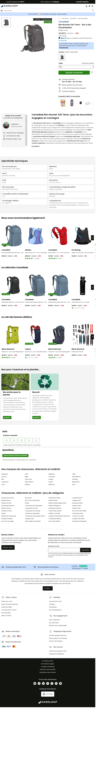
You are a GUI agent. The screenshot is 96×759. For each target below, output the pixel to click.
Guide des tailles (88, 63)
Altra (26, 474)
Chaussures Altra (77, 513)
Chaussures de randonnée (33, 505)
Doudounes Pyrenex (55, 508)
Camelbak (64, 22)
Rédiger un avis (63, 30)
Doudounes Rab (77, 503)
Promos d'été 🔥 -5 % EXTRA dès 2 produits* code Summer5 (47, 14)
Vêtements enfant (54, 498)
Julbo (74, 474)
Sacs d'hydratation (83, 18)
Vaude (51, 482)
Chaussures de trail (31, 508)
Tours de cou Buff (78, 516)
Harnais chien (76, 505)
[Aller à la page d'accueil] (60, 18)
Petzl (73, 484)
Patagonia (4, 474)
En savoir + (36, 146)
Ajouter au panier (74, 73)
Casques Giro (76, 500)
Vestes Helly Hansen (55, 511)
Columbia (52, 476)
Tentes (3, 513)
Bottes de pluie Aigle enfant (57, 503)
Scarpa (51, 479)
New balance (76, 476)
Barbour (27, 484)
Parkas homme (6, 508)
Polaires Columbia (54, 513)
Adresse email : (54, 546)
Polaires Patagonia (54, 505)
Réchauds (28, 498)
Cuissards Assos (77, 498)
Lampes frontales (6, 518)
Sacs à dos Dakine (54, 521)
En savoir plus (63, 47)
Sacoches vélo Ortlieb (79, 511)
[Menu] (1, 10)
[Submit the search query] (93, 10)
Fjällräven (52, 474)
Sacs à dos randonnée (32, 500)
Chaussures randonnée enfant (35, 516)
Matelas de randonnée (8, 516)
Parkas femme (6, 500)
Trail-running (64, 18)
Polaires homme (6, 511)
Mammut (51, 484)
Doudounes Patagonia (79, 521)
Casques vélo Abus (78, 518)
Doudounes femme (7, 498)
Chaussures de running (32, 511)
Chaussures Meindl (55, 518)
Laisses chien (76, 508)
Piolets (27, 503)
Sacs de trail (73, 18)
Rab (2, 479)
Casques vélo (29, 518)
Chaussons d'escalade (32, 513)
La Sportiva (4, 482)
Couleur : (68, 52)
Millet (26, 476)
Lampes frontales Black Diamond (59, 516)
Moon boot (28, 479)
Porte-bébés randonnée (33, 521)
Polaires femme (6, 503)
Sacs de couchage (7, 521)
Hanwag (74, 479)
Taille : (61, 63)
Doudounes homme (7, 505)
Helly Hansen (29, 482)
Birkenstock (76, 482)
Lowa (3, 484)
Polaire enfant (53, 500)
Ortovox (3, 476)
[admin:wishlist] (92, 73)
